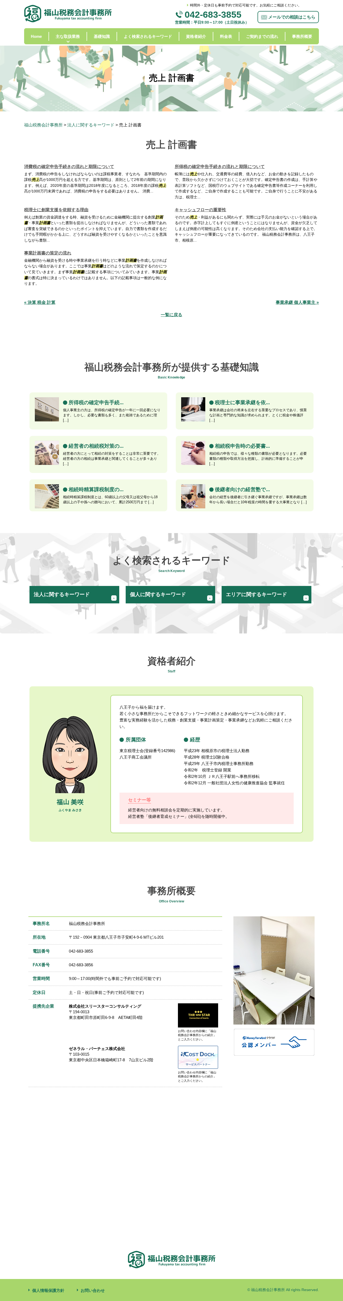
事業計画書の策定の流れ (47, 253)
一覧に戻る (171, 314)
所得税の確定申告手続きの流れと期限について (220, 166)
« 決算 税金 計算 (39, 302)
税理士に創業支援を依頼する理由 (56, 209)
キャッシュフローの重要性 (200, 209)
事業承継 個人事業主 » (297, 302)
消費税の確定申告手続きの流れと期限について (69, 166)
